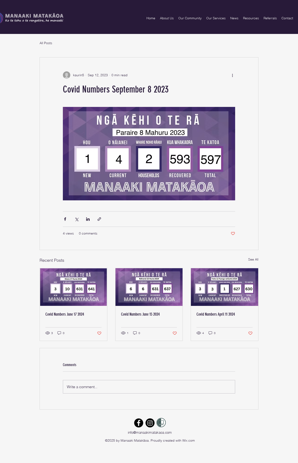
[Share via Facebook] (65, 219)
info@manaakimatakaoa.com (150, 432)
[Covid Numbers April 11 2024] (224, 287)
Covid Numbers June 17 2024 (64, 314)
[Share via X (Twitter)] (76, 219)
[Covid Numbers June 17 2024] (73, 287)
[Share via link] (99, 219)
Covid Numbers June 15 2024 (140, 314)
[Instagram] (150, 422)
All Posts (46, 43)
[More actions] (232, 75)
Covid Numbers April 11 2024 (215, 314)
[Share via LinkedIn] (88, 219)
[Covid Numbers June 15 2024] (149, 287)
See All (253, 259)
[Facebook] (138, 422)
